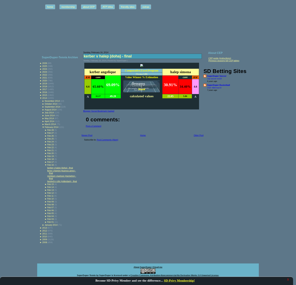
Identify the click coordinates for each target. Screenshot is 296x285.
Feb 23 (50, 144)
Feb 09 (50, 202)
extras (146, 6)
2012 (44, 231)
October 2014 (51, 104)
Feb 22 (50, 147)
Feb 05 (50, 213)
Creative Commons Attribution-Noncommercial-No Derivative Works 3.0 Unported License (174, 275)
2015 (44, 95)
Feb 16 (50, 165)
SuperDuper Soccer (216, 76)
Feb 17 (50, 162)
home (50, 6)
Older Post (199, 135)
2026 (44, 63)
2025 (44, 66)
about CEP (89, 6)
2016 (44, 92)
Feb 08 (50, 204)
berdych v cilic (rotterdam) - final (62, 181)
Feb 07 (50, 207)
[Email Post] (130, 60)
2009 (44, 239)
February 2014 (51, 127)
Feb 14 (50, 187)
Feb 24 (50, 142)
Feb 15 (50, 184)
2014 (44, 98)
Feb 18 (50, 159)
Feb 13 (50, 190)
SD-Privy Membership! (179, 280)
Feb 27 (50, 133)
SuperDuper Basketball (218, 85)
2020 (44, 80)
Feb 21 (50, 150)
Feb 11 (50, 196)
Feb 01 (50, 222)
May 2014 (49, 118)
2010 (44, 236)
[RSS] (40, 274)
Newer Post (87, 135)
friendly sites (127, 6)
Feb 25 (50, 139)
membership (68, 6)
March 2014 (50, 124)
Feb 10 (50, 199)
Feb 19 (50, 156)
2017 (44, 89)
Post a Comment (93, 126)
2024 (44, 69)
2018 (44, 86)
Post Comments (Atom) (107, 140)
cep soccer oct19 (214, 79)
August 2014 (51, 110)
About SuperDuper (143, 267)
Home (143, 135)
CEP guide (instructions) (219, 58)
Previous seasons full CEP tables (223, 60)
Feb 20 (50, 153)
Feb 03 (50, 219)
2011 (44, 234)
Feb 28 (50, 130)
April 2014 (49, 121)
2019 (44, 83)
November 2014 (52, 101)
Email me (157, 267)
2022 (44, 75)
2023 (44, 72)
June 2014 (50, 115)
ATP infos (108, 6)
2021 (44, 78)
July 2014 (49, 112)
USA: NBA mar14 (214, 88)
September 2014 (52, 107)
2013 (44, 228)
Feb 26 (50, 136)
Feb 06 (50, 210)
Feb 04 (50, 216)
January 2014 (51, 225)
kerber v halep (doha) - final (60, 168)
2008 (44, 242)
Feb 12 (50, 193)
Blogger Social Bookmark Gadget (98, 111)
